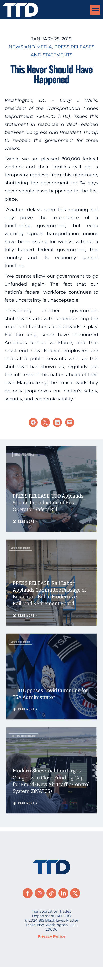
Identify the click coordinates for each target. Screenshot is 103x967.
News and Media (30, 47)
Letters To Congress (23, 736)
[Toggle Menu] (95, 10)
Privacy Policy (52, 936)
